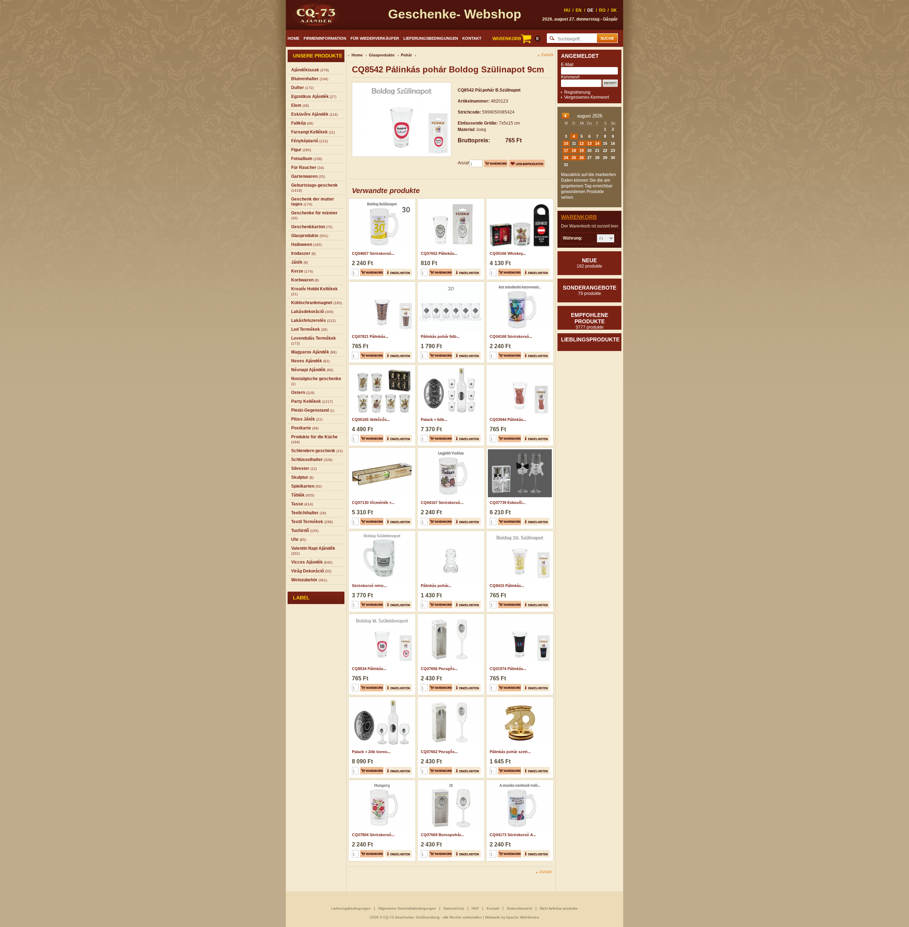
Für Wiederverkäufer (374, 38)
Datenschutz (453, 908)
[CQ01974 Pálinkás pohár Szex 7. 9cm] (519, 616)
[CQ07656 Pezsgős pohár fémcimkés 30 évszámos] (450, 616)
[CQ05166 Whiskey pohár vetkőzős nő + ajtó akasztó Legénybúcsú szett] (519, 200)
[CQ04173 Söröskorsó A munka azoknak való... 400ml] (519, 782)
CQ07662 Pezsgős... (439, 752)
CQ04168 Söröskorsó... (511, 336)
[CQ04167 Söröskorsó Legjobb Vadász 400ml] (450, 450)
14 (597, 143)
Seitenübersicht (519, 908)
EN (579, 10)
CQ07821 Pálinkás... (370, 336)
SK (614, 10)
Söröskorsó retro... (369, 585)
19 (581, 150)
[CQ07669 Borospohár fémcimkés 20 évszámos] (450, 782)
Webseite (492, 917)
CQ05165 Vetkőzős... (371, 419)
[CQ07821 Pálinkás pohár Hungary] (381, 283)
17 (566, 150)
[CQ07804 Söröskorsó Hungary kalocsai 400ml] (381, 782)
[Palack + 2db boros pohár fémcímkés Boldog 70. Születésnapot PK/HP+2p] (381, 699)
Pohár (406, 55)
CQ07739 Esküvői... (508, 502)
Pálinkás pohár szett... (510, 752)
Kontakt (471, 38)
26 (581, 157)
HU (567, 10)
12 (581, 143)
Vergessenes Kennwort (586, 97)
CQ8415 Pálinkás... (507, 585)
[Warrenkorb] (495, 163)
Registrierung (577, 92)
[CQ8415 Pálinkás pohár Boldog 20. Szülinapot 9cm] (519, 533)
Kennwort (570, 77)
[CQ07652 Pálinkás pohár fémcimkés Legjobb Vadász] (450, 200)
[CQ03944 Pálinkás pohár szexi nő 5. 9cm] (519, 366)
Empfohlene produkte (589, 321)
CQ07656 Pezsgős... (439, 669)
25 (574, 157)
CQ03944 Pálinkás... (508, 419)
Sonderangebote (589, 290)
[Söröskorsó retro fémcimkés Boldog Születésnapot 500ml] (381, 533)
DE (590, 10)
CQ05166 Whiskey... (508, 253)
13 (589, 143)
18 (574, 150)
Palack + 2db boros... (371, 752)
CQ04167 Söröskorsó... (442, 502)
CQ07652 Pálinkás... (439, 253)
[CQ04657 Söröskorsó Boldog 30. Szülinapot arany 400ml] (381, 200)
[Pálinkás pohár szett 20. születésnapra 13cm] (519, 699)
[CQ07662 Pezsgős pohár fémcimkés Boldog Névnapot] (450, 699)
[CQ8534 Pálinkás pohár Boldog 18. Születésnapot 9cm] (381, 616)
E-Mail (567, 64)
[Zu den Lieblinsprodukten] (527, 163)
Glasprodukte (381, 55)
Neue (589, 263)
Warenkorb (579, 217)
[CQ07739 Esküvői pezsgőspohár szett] (519, 450)
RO (602, 10)
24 (566, 157)
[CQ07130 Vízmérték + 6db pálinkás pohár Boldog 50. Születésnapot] (381, 450)
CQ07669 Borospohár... (442, 835)
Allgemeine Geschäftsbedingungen (407, 908)
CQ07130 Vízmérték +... (373, 502)
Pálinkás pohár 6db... (440, 336)
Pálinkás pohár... (436, 585)
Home (293, 38)
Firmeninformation (325, 38)
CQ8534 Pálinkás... (369, 669)
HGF (475, 908)
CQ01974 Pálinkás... (508, 669)
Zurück (547, 55)
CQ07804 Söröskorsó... (373, 835)
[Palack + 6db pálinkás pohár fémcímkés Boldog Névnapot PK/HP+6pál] (450, 366)
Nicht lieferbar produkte (559, 908)
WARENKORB (515, 38)
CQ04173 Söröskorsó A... (513, 835)
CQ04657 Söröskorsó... (373, 253)
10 (566, 143)
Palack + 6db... (434, 419)
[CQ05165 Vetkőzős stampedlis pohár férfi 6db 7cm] (381, 366)
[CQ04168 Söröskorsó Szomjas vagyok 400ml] (519, 283)
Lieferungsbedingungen (430, 38)
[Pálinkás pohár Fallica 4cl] (450, 533)
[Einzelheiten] (398, 272)
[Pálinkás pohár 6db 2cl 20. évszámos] (450, 283)
